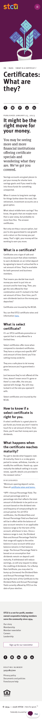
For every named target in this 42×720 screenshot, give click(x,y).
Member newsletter (12, 630)
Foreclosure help (11, 681)
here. (17, 315)
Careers (7, 633)
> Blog (10, 67)
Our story (8, 624)
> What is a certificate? (26, 67)
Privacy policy (10, 675)
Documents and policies (14, 678)
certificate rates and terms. (23, 487)
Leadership (9, 636)
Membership (9, 627)
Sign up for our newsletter (21, 644)
